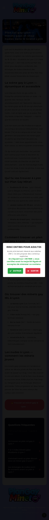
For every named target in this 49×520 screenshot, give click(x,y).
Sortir (35, 271)
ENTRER (17, 271)
